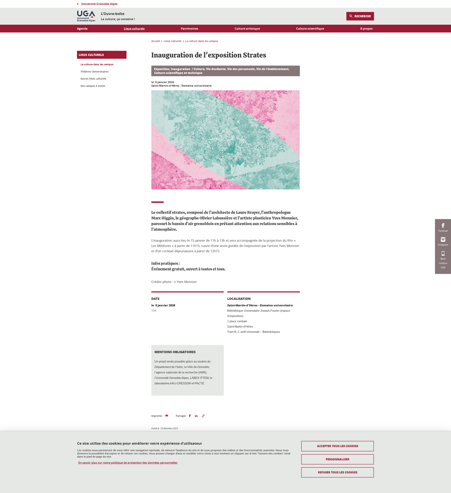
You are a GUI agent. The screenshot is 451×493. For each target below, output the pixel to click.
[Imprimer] (167, 416)
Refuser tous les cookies (337, 472)
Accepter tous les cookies (337, 446)
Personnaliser (337, 459)
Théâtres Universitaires (95, 71)
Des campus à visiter (93, 85)
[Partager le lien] (203, 416)
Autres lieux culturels (93, 78)
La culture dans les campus (97, 64)
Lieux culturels (91, 55)
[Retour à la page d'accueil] (86, 16)
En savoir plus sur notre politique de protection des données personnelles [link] (127, 462)
